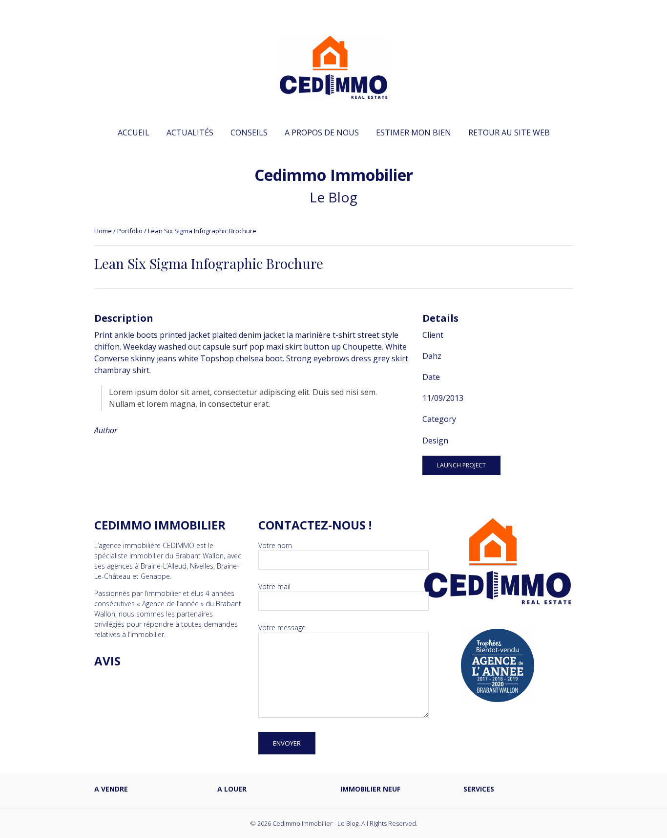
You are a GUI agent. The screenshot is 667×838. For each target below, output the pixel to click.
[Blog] (333, 93)
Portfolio (130, 230)
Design (435, 440)
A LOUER (232, 789)
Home (103, 230)
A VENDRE (111, 789)
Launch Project (461, 465)
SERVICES (478, 789)
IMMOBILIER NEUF (370, 789)
